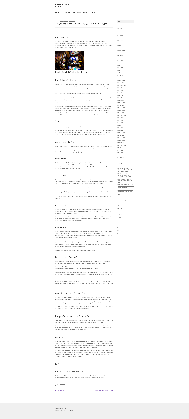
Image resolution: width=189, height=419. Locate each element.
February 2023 (121, 132)
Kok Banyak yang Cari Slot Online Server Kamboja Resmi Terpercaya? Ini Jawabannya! (126, 175)
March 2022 (120, 152)
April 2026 (120, 40)
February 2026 (121, 45)
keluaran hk (119, 208)
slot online (119, 224)
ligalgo (118, 227)
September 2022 (122, 145)
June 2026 (120, 35)
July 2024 (120, 90)
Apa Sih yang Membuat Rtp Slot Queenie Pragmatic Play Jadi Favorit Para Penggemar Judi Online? (125, 192)
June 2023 (120, 122)
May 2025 (120, 65)
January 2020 (121, 157)
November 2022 (121, 140)
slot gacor (119, 214)
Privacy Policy (58, 410)
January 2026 (121, 48)
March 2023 (120, 130)
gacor (58, 385)
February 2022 (121, 155)
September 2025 (122, 57)
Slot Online (62, 384)
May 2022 (120, 147)
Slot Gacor (58, 12)
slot (118, 211)
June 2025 (120, 63)
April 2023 (120, 127)
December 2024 (121, 77)
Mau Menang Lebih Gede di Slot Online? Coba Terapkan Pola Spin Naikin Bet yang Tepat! (126, 186)
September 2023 (122, 115)
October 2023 (121, 112)
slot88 (118, 220)
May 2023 (120, 125)
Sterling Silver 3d (61, 391)
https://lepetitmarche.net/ (91, 191)
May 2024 (120, 95)
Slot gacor (119, 233)
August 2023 (121, 117)
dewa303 (119, 217)
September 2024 (122, 85)
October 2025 (121, 55)
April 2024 (120, 97)
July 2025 (120, 60)
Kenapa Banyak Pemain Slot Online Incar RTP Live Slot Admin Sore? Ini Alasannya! (125, 170)
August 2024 (121, 87)
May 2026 (120, 38)
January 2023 (121, 135)
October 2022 (121, 142)
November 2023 (121, 110)
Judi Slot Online (77, 12)
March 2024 (120, 100)
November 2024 (121, 80)
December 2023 (121, 107)
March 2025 (120, 70)
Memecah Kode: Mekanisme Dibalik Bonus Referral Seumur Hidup (125, 180)
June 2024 (120, 92)
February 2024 (121, 102)
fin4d (118, 205)
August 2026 (121, 33)
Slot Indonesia (66, 12)
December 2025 (121, 50)
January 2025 (121, 75)
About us (85, 12)
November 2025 (121, 53)
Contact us (92, 12)
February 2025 (121, 72)
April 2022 (120, 150)
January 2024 (121, 105)
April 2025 (120, 67)
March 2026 (120, 43)
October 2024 (121, 82)
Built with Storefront (68, 410)
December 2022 (121, 137)
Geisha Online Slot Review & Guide (103, 391)
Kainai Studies (62, 4)
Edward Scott (72, 21)
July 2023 (120, 120)
